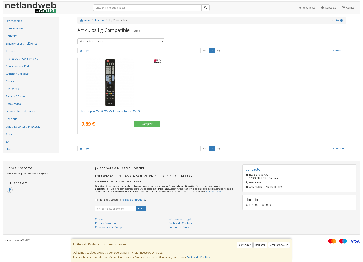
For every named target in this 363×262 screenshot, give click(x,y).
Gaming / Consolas (17, 73)
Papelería (11, 119)
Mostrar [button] (337, 50)
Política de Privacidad (214, 191)
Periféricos (12, 89)
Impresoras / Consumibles (22, 58)
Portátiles (12, 36)
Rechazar (260, 245)
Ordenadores (14, 21)
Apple (9, 134)
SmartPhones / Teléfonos (21, 43)
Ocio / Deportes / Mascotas (23, 126)
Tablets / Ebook (15, 96)
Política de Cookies (198, 257)
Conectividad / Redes (19, 66)
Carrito (350, 7)
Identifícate (308, 7)
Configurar (245, 245)
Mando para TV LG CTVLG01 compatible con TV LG (110, 111)
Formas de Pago (179, 227)
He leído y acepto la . (122, 199)
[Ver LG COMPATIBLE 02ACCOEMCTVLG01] (121, 82)
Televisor (11, 51)
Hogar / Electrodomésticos (22, 111)
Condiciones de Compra (109, 227)
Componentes (14, 28)
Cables (10, 81)
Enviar (141, 208)
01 (212, 50)
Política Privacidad (106, 223)
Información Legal (180, 219)
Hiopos (10, 149)
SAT (8, 141)
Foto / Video (13, 104)
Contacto (330, 7)
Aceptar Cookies (279, 245)
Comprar (147, 124)
